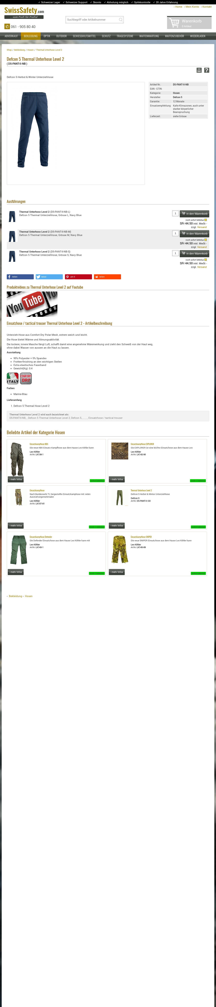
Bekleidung (31, 36)
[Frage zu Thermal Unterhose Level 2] (206, 70)
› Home (178, 6)
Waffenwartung (149, 36)
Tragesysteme (125, 36)
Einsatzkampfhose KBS (39, 444)
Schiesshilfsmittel (84, 36)
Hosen (29, 596)
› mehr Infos (15, 479)
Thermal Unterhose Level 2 (141, 491)
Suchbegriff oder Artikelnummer (86, 19)
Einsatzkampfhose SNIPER (141, 537)
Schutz (106, 36)
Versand (202, 227)
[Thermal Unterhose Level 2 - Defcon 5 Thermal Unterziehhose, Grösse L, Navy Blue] (12, 215)
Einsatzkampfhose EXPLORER (142, 444)
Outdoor (61, 36)
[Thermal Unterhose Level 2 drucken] (198, 70)
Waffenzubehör (174, 36)
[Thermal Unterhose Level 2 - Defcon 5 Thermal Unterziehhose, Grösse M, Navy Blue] (12, 235)
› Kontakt (206, 6)
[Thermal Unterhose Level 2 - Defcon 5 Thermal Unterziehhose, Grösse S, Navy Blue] (12, 255)
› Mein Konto (191, 6)
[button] (20, 276)
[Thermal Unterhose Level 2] (34, 128)
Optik (47, 36)
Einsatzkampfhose (37, 491)
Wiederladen (197, 36)
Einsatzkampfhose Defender (41, 537)
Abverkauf (11, 36)
